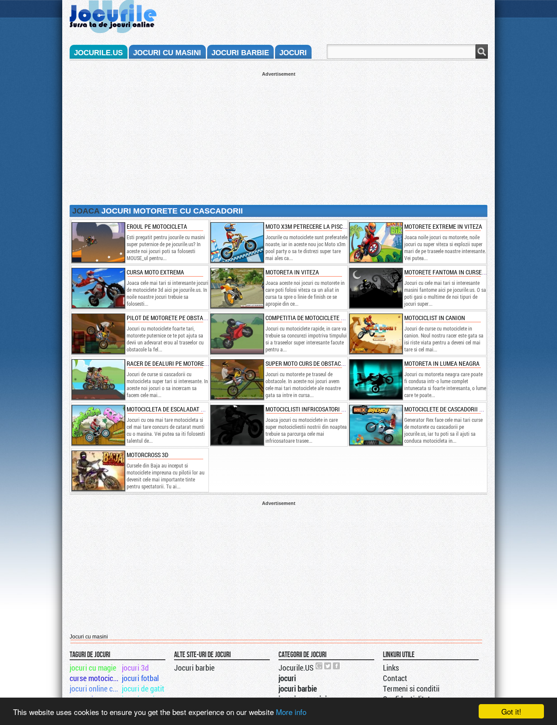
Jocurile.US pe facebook (337, 665)
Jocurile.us (98, 53)
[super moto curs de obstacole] (237, 379)
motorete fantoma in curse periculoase (460, 272)
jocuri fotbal (140, 678)
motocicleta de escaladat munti (172, 409)
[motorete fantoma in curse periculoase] (375, 288)
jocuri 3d (135, 667)
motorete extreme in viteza (443, 226)
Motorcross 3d (147, 455)
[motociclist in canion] (375, 334)
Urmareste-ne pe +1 (319, 665)
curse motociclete (95, 678)
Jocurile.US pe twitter (328, 665)
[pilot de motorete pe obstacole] (98, 334)
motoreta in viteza (292, 272)
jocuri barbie (240, 53)
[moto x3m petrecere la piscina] (237, 242)
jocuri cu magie (93, 667)
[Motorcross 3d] (98, 471)
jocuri (293, 53)
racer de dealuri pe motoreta (169, 363)
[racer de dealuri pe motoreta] (98, 379)
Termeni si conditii (411, 688)
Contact (395, 678)
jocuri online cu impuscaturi (95, 688)
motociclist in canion (434, 318)
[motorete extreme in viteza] (375, 242)
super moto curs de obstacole (307, 363)
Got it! (511, 711)
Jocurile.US (296, 667)
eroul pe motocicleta (157, 226)
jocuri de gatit (143, 688)
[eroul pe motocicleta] (98, 242)
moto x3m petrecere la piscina (308, 226)
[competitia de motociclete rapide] (237, 334)
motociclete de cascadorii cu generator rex (466, 409)
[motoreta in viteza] (237, 288)
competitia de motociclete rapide (312, 318)
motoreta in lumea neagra (442, 363)
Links (391, 667)
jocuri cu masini (167, 53)
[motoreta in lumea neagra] (375, 379)
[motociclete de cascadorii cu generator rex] (375, 425)
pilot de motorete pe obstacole (171, 318)
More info (291, 711)
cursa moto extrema (155, 272)
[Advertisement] (278, 137)
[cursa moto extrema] (98, 288)
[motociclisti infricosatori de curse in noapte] (237, 425)
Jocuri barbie (194, 667)
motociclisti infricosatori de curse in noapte (329, 409)
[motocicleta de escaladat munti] (98, 425)
